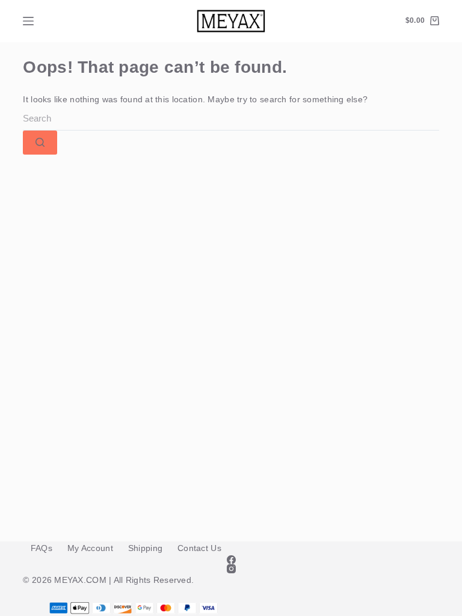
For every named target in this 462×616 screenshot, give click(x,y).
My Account (90, 548)
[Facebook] (231, 559)
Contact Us (199, 548)
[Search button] (40, 143)
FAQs (41, 548)
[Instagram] (231, 568)
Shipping (145, 548)
